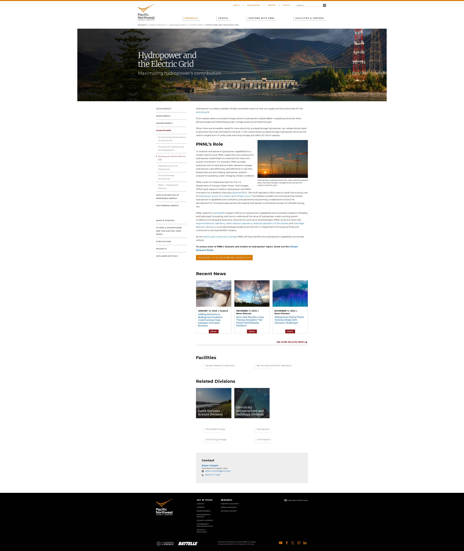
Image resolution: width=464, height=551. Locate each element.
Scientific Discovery (230, 504)
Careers (272, 5)
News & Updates (165, 220)
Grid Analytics (264, 439)
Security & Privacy (205, 520)
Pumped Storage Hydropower (166, 177)
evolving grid (202, 112)
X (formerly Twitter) (292, 542)
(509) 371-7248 (212, 475)
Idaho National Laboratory (239, 223)
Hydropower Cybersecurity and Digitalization (171, 148)
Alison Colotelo (210, 465)
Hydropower (196, 25)
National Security (229, 511)
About (236, 5)
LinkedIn (304, 542)
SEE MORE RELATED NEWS (291, 342)
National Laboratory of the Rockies (270, 223)
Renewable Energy (178, 25)
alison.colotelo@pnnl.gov (218, 471)
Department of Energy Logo (165, 543)
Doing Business (203, 511)
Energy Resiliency (158, 25)
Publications (163, 241)
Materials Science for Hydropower (168, 167)
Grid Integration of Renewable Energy (167, 196)
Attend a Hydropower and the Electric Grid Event (169, 231)
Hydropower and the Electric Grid (172, 158)
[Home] (146, 12)
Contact (201, 504)
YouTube (280, 542)
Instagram (298, 542)
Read (214, 331)
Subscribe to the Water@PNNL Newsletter (224, 257)
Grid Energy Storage (216, 439)
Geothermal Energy (167, 205)
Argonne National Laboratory (210, 223)
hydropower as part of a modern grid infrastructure (225, 196)
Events (286, 5)
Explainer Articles (167, 256)
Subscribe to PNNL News (297, 500)
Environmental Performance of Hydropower (172, 139)
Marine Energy (164, 123)
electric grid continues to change (220, 237)
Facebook (286, 542)
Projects (161, 249)
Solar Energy (164, 109)
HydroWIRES (239, 193)
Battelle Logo (188, 543)
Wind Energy (163, 116)
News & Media (253, 5)
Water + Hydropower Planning (168, 186)
